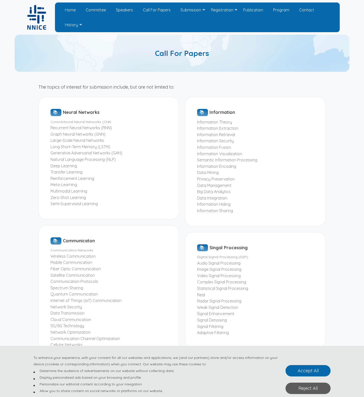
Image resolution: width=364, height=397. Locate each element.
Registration (222, 9)
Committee (96, 9)
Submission (191, 9)
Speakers (124, 9)
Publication (253, 9)
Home (70, 9)
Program (281, 9)
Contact (306, 9)
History (71, 24)
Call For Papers (157, 9)
